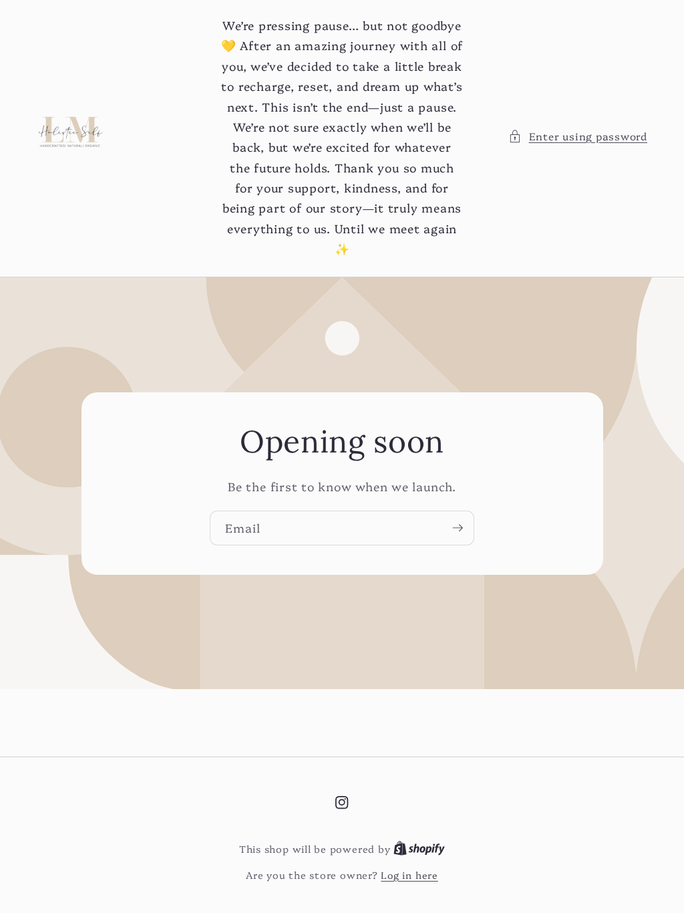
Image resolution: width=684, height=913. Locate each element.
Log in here (409, 875)
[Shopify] (419, 849)
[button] (577, 137)
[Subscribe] (458, 528)
